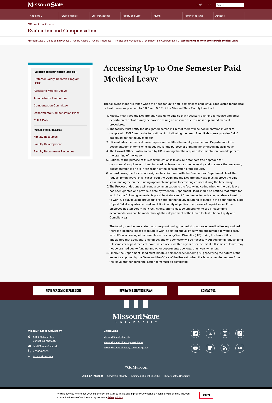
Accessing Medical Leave (50, 91)
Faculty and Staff (131, 16)
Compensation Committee (51, 105)
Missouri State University (117, 337)
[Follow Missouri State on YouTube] (195, 348)
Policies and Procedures (128, 40)
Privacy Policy (115, 397)
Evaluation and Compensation (62, 30)
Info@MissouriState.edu (45, 346)
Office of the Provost (41, 24)
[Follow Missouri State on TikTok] (239, 333)
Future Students (69, 16)
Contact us (208, 291)
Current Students (101, 16)
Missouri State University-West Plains (123, 342)
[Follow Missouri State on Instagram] (225, 333)
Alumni (157, 16)
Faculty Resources (101, 40)
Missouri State (35, 40)
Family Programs (193, 16)
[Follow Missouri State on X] (210, 333)
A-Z (209, 4)
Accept (206, 395)
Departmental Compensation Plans (56, 113)
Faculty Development (48, 144)
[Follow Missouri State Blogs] (225, 348)
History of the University (177, 376)
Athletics (220, 16)
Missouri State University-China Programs (126, 347)
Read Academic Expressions (63, 291)
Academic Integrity (117, 376)
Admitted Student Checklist (145, 376)
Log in (200, 4)
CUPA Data (41, 120)
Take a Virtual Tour (43, 356)
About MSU (36, 16)
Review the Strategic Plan (136, 291)
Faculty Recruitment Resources (54, 151)
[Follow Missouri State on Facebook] (195, 333)
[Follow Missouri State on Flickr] (239, 348)
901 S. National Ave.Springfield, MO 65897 (45, 339)
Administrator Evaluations (50, 98)
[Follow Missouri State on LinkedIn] (210, 348)
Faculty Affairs (80, 40)
